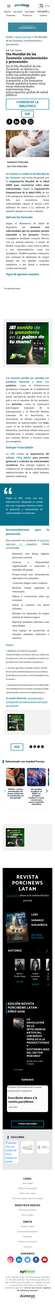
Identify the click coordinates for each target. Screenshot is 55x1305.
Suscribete (13, 895)
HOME (9, 37)
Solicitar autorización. (33, 1288)
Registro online (27, 1226)
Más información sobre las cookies (27, 1198)
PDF (27, 114)
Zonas (47, 6)
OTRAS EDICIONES (27, 1124)
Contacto (27, 1247)
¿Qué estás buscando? (41, 5)
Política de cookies (27, 1193)
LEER (34, 914)
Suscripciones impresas (27, 1231)
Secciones (17, 12)
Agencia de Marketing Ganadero (34, 1289)
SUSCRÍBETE (38, 925)
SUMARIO (37, 920)
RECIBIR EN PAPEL (37, 936)
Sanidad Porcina (17, 162)
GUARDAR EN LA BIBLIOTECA (27, 104)
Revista (7, 12)
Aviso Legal (27, 1183)
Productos (27, 15)
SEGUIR (19, 982)
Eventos (43, 15)
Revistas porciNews (27, 1210)
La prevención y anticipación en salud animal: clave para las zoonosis (26, 702)
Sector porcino (23, 37)
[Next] (46, 791)
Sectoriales (30, 12)
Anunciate (27, 1236)
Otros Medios (27, 1215)
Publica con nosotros (27, 1242)
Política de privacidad (27, 1188)
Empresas (10, 15)
